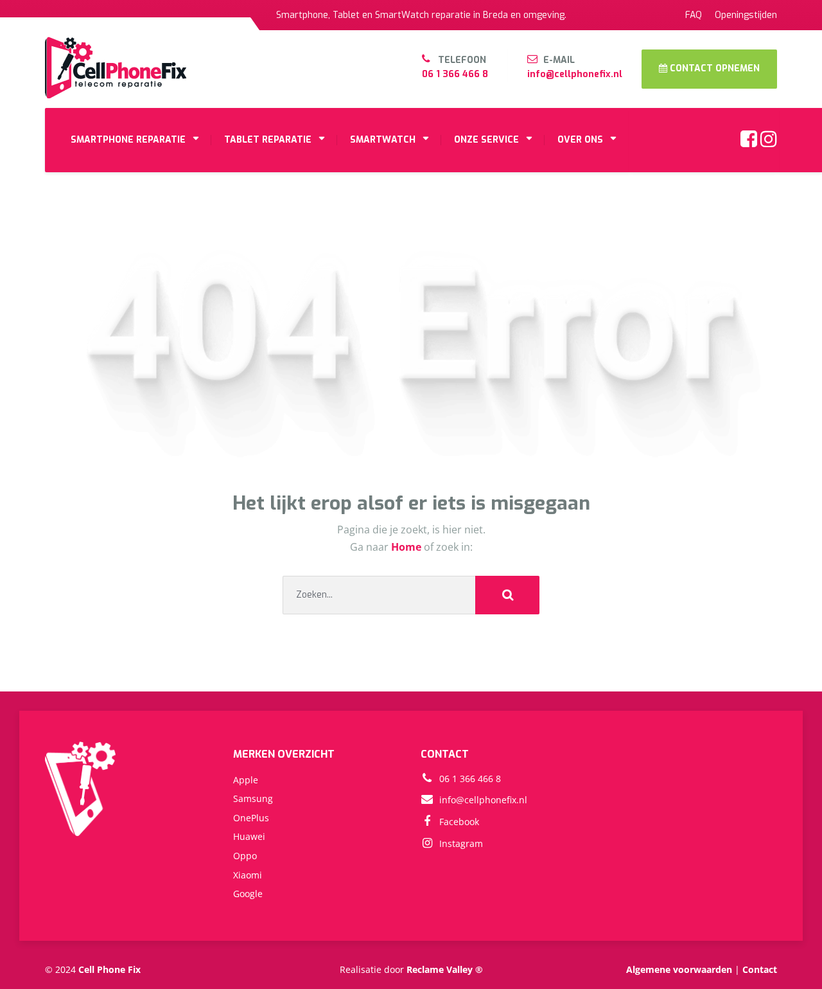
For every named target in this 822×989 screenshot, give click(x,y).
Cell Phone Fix (109, 969)
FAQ (693, 15)
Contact (759, 969)
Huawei (249, 836)
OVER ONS (580, 140)
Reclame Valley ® (445, 969)
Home (407, 547)
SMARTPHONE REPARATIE (128, 140)
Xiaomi (247, 875)
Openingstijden (746, 15)
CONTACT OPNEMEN (713, 68)
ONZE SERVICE (486, 140)
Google (248, 893)
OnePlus (251, 818)
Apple (245, 780)
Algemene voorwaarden (679, 969)
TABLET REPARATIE (267, 140)
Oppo (245, 856)
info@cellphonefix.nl (574, 74)
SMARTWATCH (382, 140)
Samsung (253, 798)
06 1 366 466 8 (455, 74)
